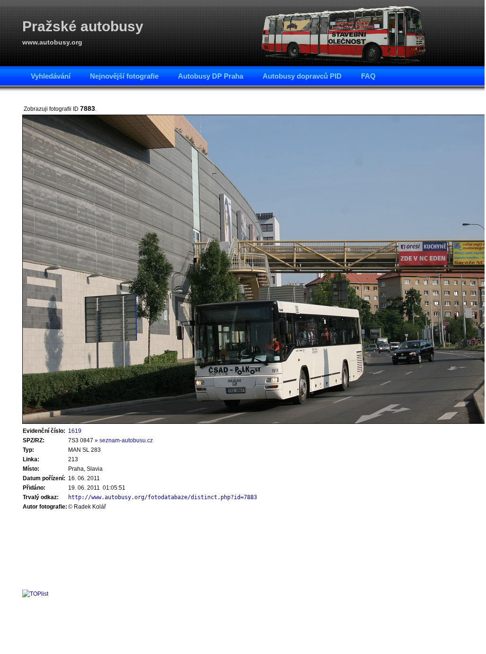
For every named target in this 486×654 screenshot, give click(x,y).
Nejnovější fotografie (124, 76)
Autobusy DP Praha (210, 76)
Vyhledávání (51, 76)
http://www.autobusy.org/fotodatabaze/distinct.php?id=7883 (162, 497)
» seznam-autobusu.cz (124, 440)
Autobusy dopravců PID (302, 76)
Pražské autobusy (82, 26)
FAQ (368, 76)
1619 (74, 431)
